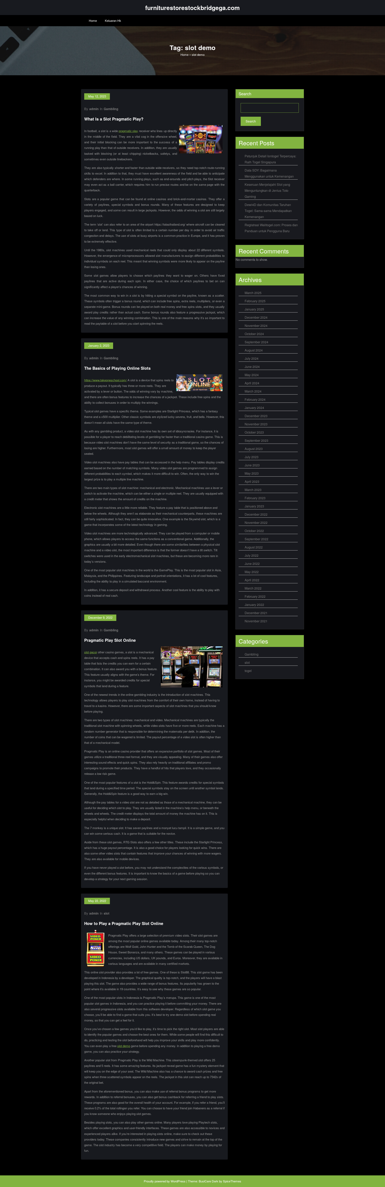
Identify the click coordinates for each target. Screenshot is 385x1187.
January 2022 (254, 604)
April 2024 (252, 383)
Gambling (111, 108)
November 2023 (256, 424)
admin (94, 108)
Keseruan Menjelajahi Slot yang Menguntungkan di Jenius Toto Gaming (267, 190)
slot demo (123, 1046)
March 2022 (253, 588)
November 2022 (256, 522)
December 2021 (256, 613)
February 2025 (255, 301)
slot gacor (90, 652)
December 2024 (256, 317)
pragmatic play (128, 131)
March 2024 (253, 391)
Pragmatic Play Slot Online (110, 640)
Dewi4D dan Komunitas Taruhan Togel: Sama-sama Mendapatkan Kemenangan (268, 210)
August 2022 (254, 547)
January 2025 (254, 309)
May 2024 (252, 375)
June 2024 (252, 366)
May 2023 (252, 473)
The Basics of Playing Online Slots (117, 368)
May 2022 (252, 571)
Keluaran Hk (113, 20)
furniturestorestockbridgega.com (192, 7)
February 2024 (255, 399)
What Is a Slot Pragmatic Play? (113, 119)
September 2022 (256, 539)
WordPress (178, 1181)
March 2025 (253, 292)
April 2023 (252, 481)
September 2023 (256, 440)
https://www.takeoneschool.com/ (105, 380)
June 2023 (252, 465)
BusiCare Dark (208, 1181)
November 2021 (256, 621)
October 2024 (254, 333)
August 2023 (254, 448)
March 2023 (253, 489)
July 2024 (251, 358)
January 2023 (254, 506)
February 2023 (255, 498)
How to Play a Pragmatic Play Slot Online (123, 923)
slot (106, 913)
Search (245, 93)
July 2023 (251, 457)
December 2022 (256, 514)
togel (248, 670)
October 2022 (254, 530)
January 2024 (254, 407)
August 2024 (254, 350)
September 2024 (256, 342)
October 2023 (254, 432)
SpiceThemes (232, 1181)
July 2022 (251, 555)
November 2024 (256, 325)
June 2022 (252, 563)
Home (93, 20)
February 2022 (255, 596)
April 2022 (252, 580)
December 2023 (256, 416)
